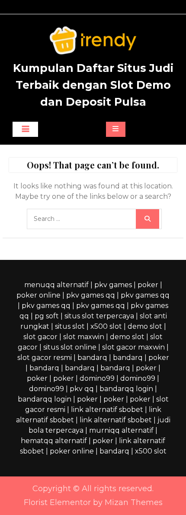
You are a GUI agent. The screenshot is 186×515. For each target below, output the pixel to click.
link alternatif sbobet (107, 409)
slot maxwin (83, 337)
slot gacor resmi (44, 357)
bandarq (92, 357)
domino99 (97, 378)
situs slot (70, 326)
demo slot (145, 326)
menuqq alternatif (56, 285)
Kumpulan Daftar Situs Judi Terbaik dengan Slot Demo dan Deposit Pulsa (93, 85)
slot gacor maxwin (133, 347)
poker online (38, 295)
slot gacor (40, 337)
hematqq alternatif (54, 441)
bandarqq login (126, 389)
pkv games (113, 285)
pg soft (47, 316)
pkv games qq (90, 295)
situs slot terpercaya (99, 316)
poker (148, 285)
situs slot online (69, 347)
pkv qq (82, 389)
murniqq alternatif (121, 430)
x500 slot (106, 326)
